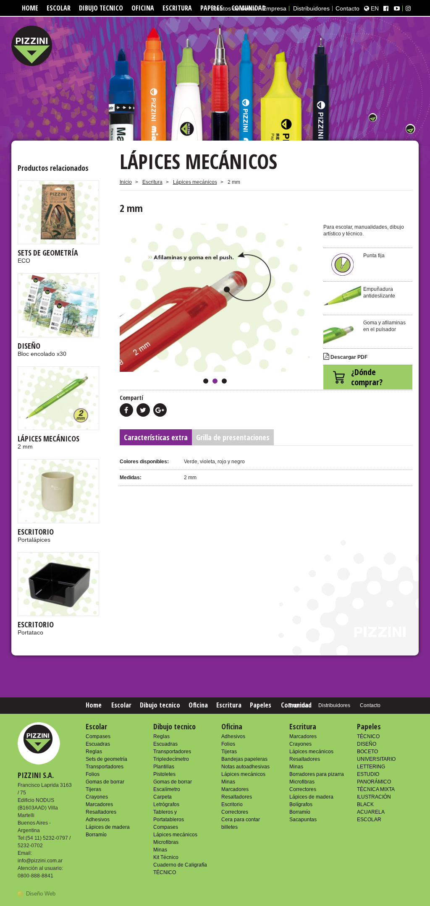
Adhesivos (98, 819)
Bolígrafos (300, 804)
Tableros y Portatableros (168, 815)
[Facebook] (386, 8)
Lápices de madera (108, 827)
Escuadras (98, 744)
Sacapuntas (303, 819)
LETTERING (371, 767)
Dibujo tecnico (101, 8)
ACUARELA (371, 812)
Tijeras (93, 789)
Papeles (260, 705)
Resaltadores (101, 812)
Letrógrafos (166, 804)
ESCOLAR (369, 819)
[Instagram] (408, 8)
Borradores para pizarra (316, 774)
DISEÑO (366, 744)
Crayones (97, 797)
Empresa (274, 8)
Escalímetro (166, 789)
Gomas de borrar (105, 782)
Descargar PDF (348, 357)
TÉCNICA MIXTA (376, 789)
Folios (93, 774)
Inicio (126, 182)
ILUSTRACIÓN (374, 797)
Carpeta (162, 797)
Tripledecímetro (171, 759)
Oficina (142, 8)
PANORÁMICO (374, 782)
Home (30, 8)
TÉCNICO (164, 872)
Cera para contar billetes (240, 823)
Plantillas (163, 767)
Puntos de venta (234, 8)
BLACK (365, 804)
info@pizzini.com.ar (40, 861)
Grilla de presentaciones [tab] (233, 437)
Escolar (59, 8)
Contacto (347, 8)
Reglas (94, 752)
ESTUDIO (368, 774)
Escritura (177, 8)
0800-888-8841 (35, 876)
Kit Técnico (165, 857)
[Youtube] (396, 8)
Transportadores (104, 767)
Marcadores (99, 804)
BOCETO (367, 752)
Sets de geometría (106, 759)
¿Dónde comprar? (367, 377)
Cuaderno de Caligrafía (180, 865)
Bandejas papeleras (244, 759)
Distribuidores (311, 8)
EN (374, 8)
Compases (98, 736)
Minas (160, 850)
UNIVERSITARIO (376, 759)
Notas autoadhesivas (245, 767)
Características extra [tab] (156, 437)
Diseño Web (40, 893)
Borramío (96, 835)
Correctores (234, 812)
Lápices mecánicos (195, 182)
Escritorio (232, 804)
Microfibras (165, 842)
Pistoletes (164, 774)
